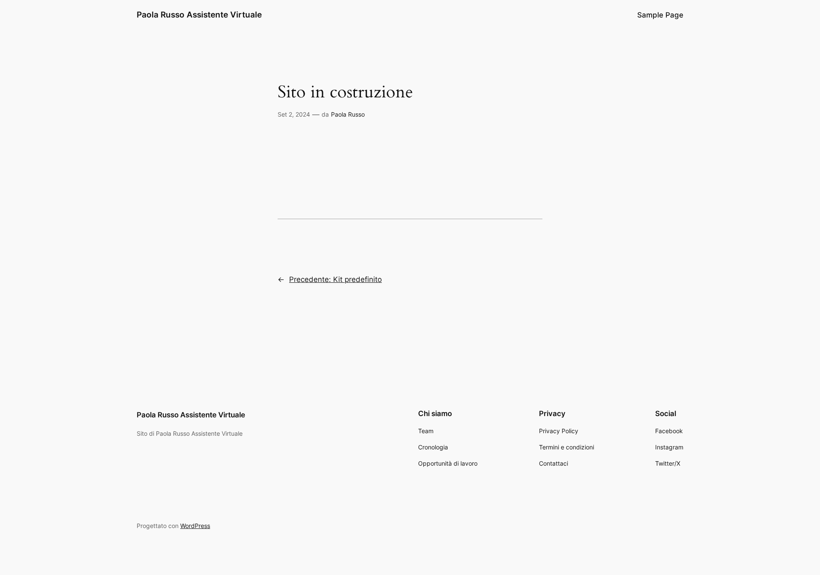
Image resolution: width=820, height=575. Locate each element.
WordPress (195, 525)
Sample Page (660, 15)
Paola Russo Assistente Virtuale (199, 14)
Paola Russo (348, 114)
